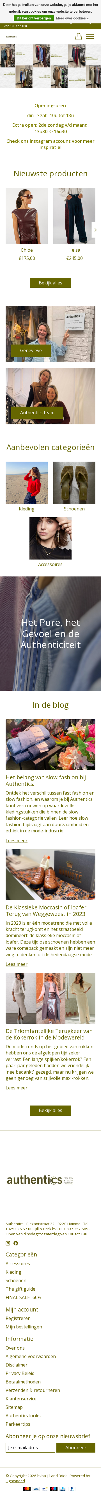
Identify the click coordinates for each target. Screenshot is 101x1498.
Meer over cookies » (72, 18)
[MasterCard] (27, 1489)
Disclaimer (16, 1365)
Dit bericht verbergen (34, 18)
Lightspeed (15, 1480)
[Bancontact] (45, 1489)
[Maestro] (54, 1489)
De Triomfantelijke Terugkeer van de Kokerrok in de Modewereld (49, 1034)
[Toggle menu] (89, 36)
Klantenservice (21, 1399)
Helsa (74, 250)
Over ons (15, 1348)
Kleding (27, 509)
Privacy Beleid (20, 1373)
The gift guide (20, 1289)
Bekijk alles (50, 283)
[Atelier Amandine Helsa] (74, 216)
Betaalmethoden (23, 1382)
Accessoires (50, 564)
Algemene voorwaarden (31, 1356)
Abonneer (75, 1447)
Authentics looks (23, 1416)
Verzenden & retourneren (33, 1390)
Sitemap (14, 1407)
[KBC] (62, 1489)
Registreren (18, 1318)
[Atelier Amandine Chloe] (27, 216)
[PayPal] (71, 1489)
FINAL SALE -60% (23, 1297)
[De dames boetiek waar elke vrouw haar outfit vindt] (11, 36)
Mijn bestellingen (24, 1327)
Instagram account (50, 141)
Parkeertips (18, 1424)
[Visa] (36, 1489)
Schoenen (74, 509)
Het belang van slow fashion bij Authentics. (46, 780)
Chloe (27, 250)
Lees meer (16, 840)
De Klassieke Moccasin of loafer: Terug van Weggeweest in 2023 (47, 910)
